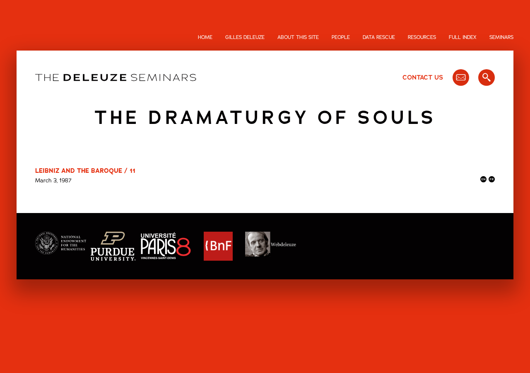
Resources (422, 37)
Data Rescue (379, 37)
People (341, 37)
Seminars (501, 37)
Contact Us (422, 77)
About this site (298, 37)
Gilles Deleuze (245, 37)
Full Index (463, 37)
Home (205, 37)
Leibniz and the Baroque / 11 (85, 171)
